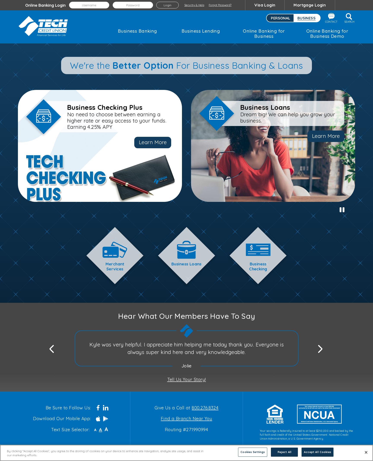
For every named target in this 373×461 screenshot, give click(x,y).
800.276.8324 (205, 407)
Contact (331, 21)
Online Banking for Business (264, 33)
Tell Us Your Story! (186, 379)
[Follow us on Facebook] (98, 407)
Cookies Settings (252, 452)
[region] (186, 453)
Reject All (284, 452)
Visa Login (264, 5)
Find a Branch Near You (186, 418)
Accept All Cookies (317, 452)
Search (349, 21)
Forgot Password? (220, 5)
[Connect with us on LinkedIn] (105, 407)
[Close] (366, 452)
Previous (52, 348)
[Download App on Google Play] (105, 418)
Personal (280, 18)
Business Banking (137, 31)
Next (320, 348)
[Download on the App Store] (98, 418)
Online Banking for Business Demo (327, 33)
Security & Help (194, 5)
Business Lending (201, 31)
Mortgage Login (310, 5)
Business (306, 18)
